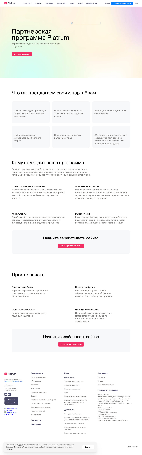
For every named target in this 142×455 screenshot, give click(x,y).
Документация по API (71, 385)
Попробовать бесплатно (122, 3)
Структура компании (38, 377)
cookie (20, 445)
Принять (88, 447)
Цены (72, 3)
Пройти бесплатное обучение (75, 396)
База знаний (35, 388)
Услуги (37, 3)
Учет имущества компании (40, 407)
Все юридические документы (75, 433)
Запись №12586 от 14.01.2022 (13, 381)
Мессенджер (36, 415)
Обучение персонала (38, 392)
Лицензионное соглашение (74, 423)
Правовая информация (106, 385)
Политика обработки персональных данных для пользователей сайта (77, 419)
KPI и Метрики (36, 381)
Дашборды (35, 385)
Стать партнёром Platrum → (71, 246)
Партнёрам (49, 3)
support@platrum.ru (10, 390)
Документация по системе (73, 381)
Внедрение (36, 424)
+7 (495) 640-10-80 (10, 388)
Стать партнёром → (21, 54)
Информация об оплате (72, 414)
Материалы (61, 3)
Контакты (101, 377)
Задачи (33, 396)
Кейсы (80, 3)
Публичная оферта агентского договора (75, 428)
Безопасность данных (72, 389)
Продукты (26, 3)
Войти (107, 3)
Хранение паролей (38, 411)
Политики (9, 449)
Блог (66, 393)
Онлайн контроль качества (41, 403)
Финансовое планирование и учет (43, 400)
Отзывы (100, 381)
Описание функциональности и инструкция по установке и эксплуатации (75, 402)
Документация (91, 3)
